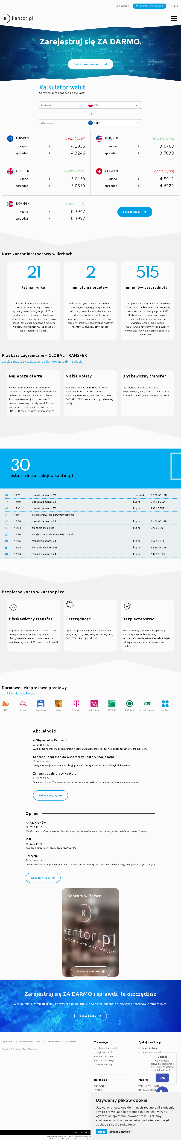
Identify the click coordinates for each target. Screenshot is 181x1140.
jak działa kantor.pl (105, 1048)
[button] (174, 19)
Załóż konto (88, 1016)
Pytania (98, 1090)
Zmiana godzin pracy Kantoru (55, 773)
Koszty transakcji (104, 1060)
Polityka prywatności (30, 1042)
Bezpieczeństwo (103, 1056)
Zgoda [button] (101, 1131)
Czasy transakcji (103, 1064)
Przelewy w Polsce (148, 1086)
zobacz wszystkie (88, 971)
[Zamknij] (176, 1052)
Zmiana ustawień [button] (119, 1131)
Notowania (100, 1086)
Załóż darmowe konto (149, 6)
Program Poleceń (148, 1048)
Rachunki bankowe (149, 1090)
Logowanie (122, 6)
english (175, 6)
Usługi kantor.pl (103, 1052)
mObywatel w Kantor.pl (50, 740)
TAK (162, 1077)
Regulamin (7, 1042)
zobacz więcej (48, 795)
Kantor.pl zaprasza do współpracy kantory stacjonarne (74, 756)
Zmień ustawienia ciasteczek (62, 1042)
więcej (143, 831)
